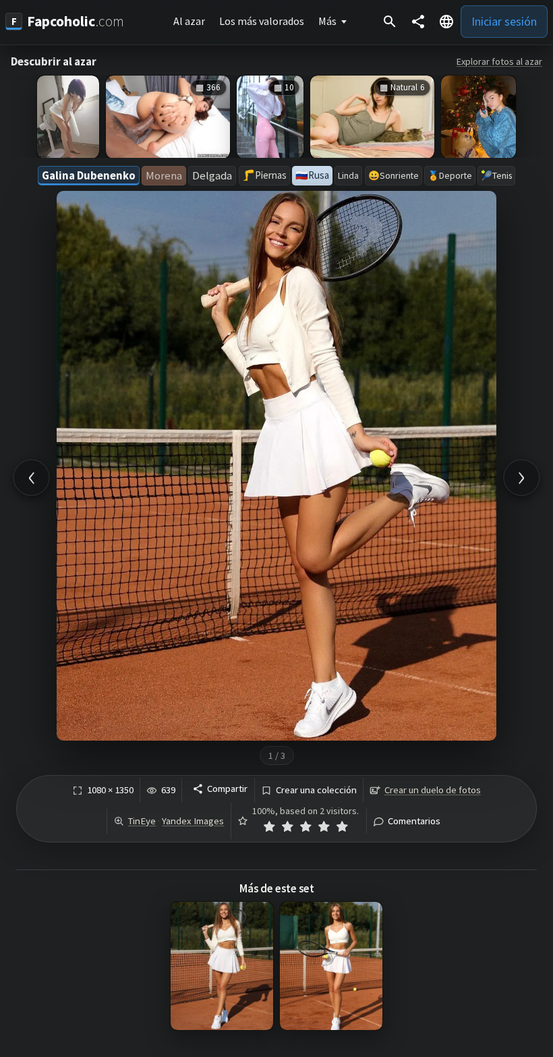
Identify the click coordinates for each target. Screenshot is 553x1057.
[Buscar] (390, 21)
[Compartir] (418, 21)
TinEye (141, 821)
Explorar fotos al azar (499, 61)
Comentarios (414, 821)
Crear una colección (316, 790)
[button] (446, 21)
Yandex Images (193, 821)
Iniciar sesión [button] (504, 21)
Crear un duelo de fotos (432, 790)
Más (327, 21)
